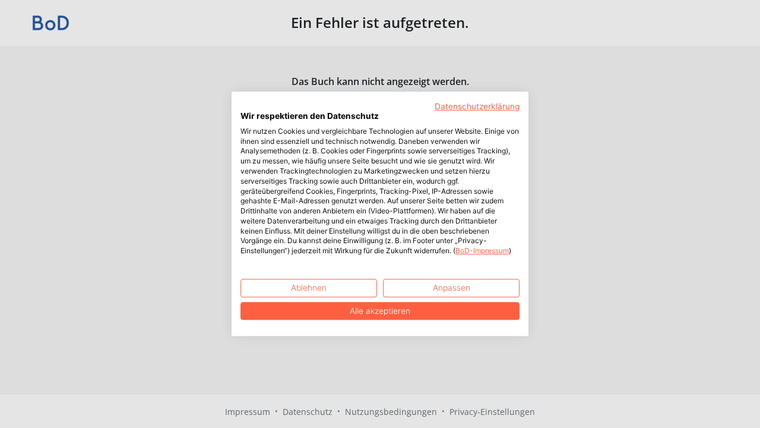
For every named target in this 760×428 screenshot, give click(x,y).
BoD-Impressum (482, 251)
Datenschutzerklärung (477, 106)
